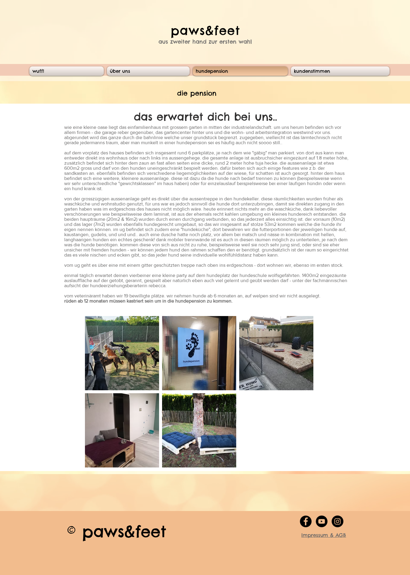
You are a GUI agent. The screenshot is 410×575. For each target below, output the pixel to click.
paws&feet (205, 30)
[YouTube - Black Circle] (321, 521)
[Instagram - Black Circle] (337, 521)
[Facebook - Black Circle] (306, 521)
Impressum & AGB (323, 535)
